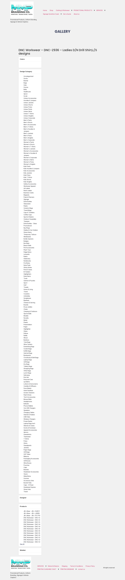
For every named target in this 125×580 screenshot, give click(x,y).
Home (45, 10)
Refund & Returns (53, 566)
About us (76, 14)
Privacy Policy (90, 566)
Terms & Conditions (76, 566)
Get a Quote (67, 14)
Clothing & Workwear (63, 10)
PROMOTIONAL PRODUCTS (83, 10)
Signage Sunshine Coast (51, 14)
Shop (51, 10)
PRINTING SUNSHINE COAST (46, 569)
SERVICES (99, 10)
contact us (81, 569)
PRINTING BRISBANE (67, 569)
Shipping (64, 566)
